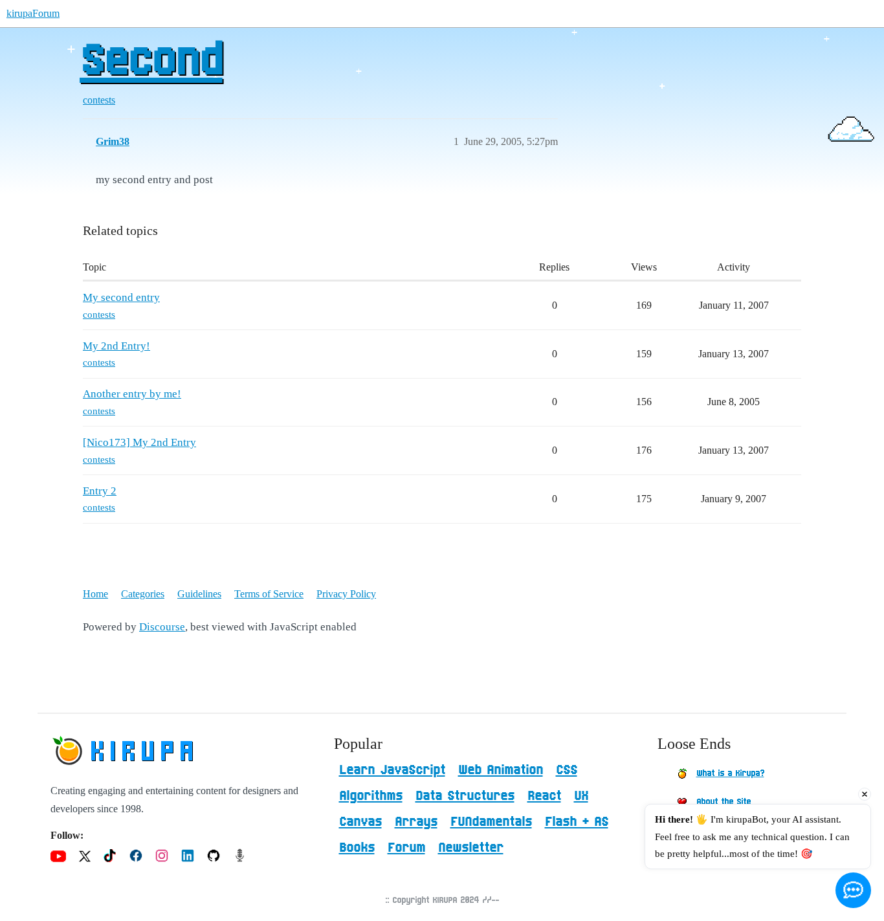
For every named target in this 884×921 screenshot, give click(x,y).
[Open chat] (853, 890)
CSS (566, 770)
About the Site (723, 802)
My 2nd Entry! (116, 346)
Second (151, 61)
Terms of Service (269, 593)
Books (357, 848)
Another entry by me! (132, 394)
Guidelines (199, 593)
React (544, 796)
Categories (142, 593)
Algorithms (371, 796)
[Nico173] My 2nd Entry (139, 442)
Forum (406, 848)
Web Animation (500, 770)
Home (95, 593)
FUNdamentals (491, 822)
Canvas (360, 822)
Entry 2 (99, 491)
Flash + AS (576, 822)
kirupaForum (33, 13)
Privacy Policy (346, 593)
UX (581, 796)
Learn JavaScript (392, 770)
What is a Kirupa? (730, 773)
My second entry (121, 297)
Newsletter (470, 848)
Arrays (416, 822)
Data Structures (464, 796)
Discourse (162, 627)
